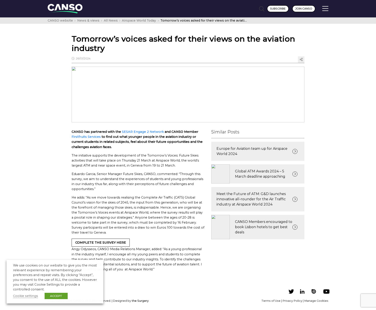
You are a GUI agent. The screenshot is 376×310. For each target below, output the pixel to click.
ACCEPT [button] (56, 296)
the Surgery (140, 300)
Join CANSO (303, 8)
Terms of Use (270, 300)
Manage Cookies (316, 300)
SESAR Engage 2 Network (143, 132)
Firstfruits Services (86, 137)
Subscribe (278, 8)
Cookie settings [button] (25, 296)
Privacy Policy (292, 300)
